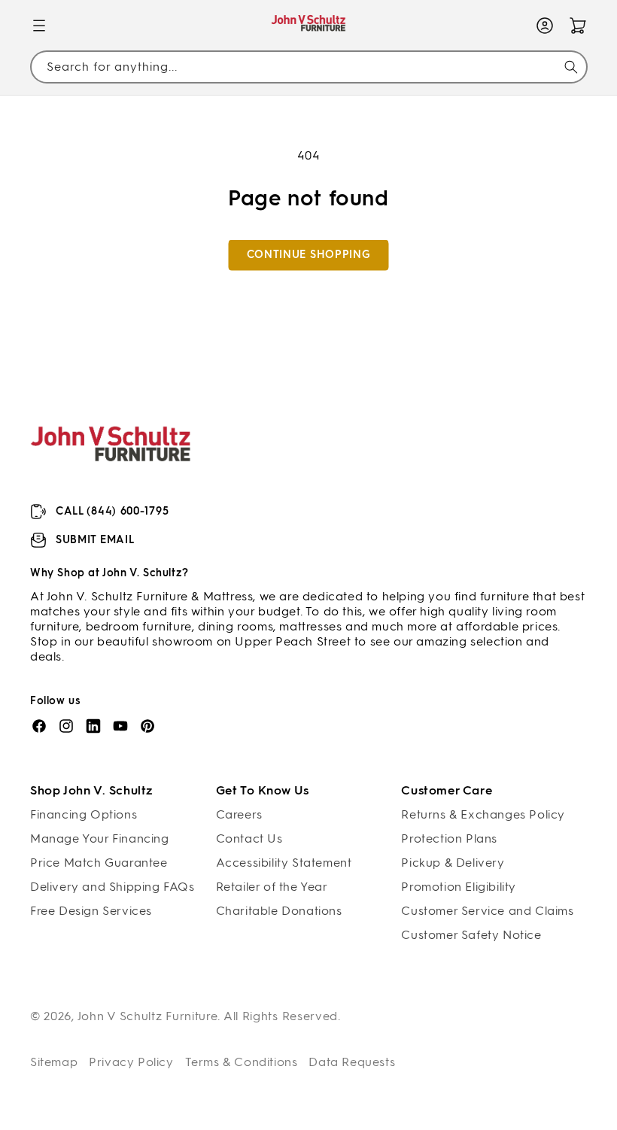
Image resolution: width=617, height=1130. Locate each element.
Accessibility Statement (284, 862)
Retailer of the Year (272, 886)
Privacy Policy (131, 1062)
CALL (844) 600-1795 (112, 511)
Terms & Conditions (241, 1062)
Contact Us (249, 838)
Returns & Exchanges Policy (483, 814)
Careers (239, 814)
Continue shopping (309, 254)
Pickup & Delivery (452, 862)
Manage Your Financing (99, 838)
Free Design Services (91, 911)
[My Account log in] (545, 26)
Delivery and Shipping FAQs (112, 886)
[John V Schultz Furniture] (309, 25)
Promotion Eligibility (458, 886)
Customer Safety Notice (471, 935)
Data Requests (351, 1062)
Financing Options (83, 814)
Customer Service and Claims (487, 911)
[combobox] (308, 66)
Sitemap (54, 1062)
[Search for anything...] (571, 67)
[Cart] (578, 26)
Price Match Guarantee (99, 862)
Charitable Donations (279, 911)
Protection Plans (449, 838)
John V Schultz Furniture (148, 1016)
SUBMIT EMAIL (95, 539)
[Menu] (39, 26)
